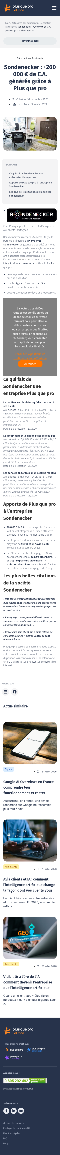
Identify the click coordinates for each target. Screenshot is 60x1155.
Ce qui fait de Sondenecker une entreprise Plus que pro (26, 175)
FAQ (5, 1138)
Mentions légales (11, 1133)
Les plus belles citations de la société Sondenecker (30, 193)
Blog (5, 1143)
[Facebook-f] (6, 1111)
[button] (5, 692)
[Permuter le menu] (54, 8)
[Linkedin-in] (14, 1111)
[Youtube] (21, 1111)
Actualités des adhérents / (25, 23)
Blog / (8, 23)
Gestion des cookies (13, 1123)
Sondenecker (23, 259)
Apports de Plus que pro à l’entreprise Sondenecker (30, 184)
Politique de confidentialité (16, 1128)
